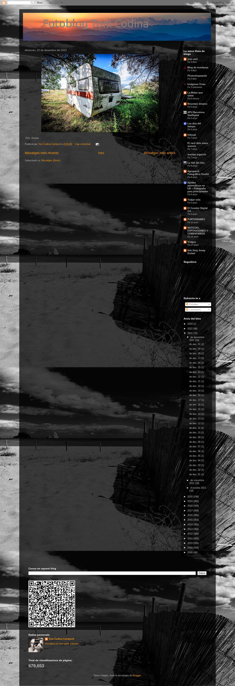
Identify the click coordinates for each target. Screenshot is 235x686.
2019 (190, 501)
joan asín (192, 59)
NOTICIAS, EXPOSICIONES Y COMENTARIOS (197, 230)
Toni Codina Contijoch (61, 639)
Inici (101, 153)
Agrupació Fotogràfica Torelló (198, 173)
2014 (190, 524)
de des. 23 (195, 372)
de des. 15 (195, 409)
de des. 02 (195, 469)
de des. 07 (195, 446)
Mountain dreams (197, 103)
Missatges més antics (159, 153)
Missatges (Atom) (50, 160)
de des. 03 (195, 465)
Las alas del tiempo (194, 125)
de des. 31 (195, 344)
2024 (190, 323)
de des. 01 (195, 474)
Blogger (137, 675)
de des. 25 (195, 367)
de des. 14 (195, 414)
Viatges (191, 242)
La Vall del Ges (196, 162)
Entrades (193, 304)
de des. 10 (195, 432)
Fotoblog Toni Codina (87, 23)
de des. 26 (195, 362)
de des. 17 (195, 400)
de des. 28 (195, 353)
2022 (190, 328)
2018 (190, 505)
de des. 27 (195, 358)
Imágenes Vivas (196, 84)
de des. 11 (195, 428)
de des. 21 (195, 381)
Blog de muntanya (197, 67)
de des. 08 (195, 442)
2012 (190, 533)
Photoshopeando (197, 75)
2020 (190, 496)
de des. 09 (195, 437)
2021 (190, 333)
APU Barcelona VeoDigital (196, 114)
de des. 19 (195, 390)
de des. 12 (195, 423)
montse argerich (196, 154)
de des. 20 (195, 386)
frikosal (191, 134)
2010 (190, 543)
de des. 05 (195, 455)
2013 (190, 529)
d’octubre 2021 (198, 487)
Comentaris (194, 309)
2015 (190, 519)
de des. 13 (195, 418)
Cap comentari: (83, 144)
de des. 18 (195, 395)
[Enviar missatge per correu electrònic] (97, 144)
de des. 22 (195, 376)
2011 (190, 538)
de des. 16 (195, 404)
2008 (190, 552)
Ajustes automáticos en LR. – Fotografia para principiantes (197, 187)
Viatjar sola (193, 199)
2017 (190, 510)
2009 (190, 547)
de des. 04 (195, 460)
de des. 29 (195, 348)
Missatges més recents (42, 153)
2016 (190, 515)
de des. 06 (195, 451)
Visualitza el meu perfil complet (61, 643)
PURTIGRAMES (196, 219)
